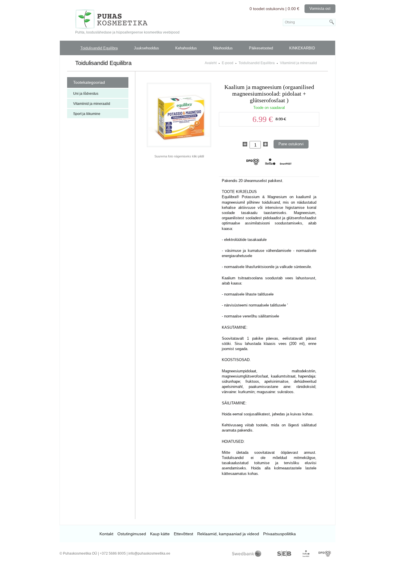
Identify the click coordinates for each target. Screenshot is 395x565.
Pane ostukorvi (291, 144)
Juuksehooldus (146, 48)
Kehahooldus (186, 48)
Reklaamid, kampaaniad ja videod (228, 533)
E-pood (227, 63)
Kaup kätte (160, 533)
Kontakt (106, 533)
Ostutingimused (131, 533)
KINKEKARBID (302, 48)
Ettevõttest (183, 533)
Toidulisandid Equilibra (99, 48)
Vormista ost (320, 8)
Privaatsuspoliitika (279, 533)
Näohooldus (223, 48)
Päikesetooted (261, 48)
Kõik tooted (197, 57)
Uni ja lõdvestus (85, 94)
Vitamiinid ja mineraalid (298, 63)
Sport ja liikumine (86, 114)
